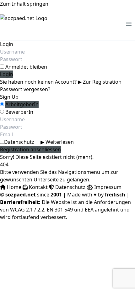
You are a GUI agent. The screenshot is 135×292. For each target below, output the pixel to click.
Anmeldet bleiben (26, 66)
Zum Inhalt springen (24, 3)
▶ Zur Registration (100, 81)
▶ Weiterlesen (57, 141)
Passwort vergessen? (25, 89)
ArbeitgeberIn (22, 104)
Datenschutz (39, 141)
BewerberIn (19, 111)
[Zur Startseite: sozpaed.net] (23, 23)
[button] (128, 24)
